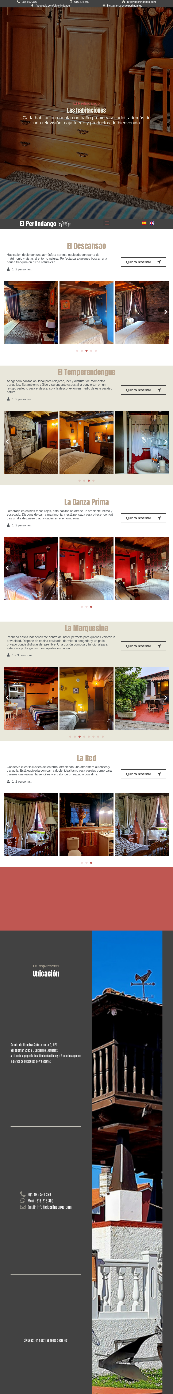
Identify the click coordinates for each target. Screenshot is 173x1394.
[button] (106, 222)
